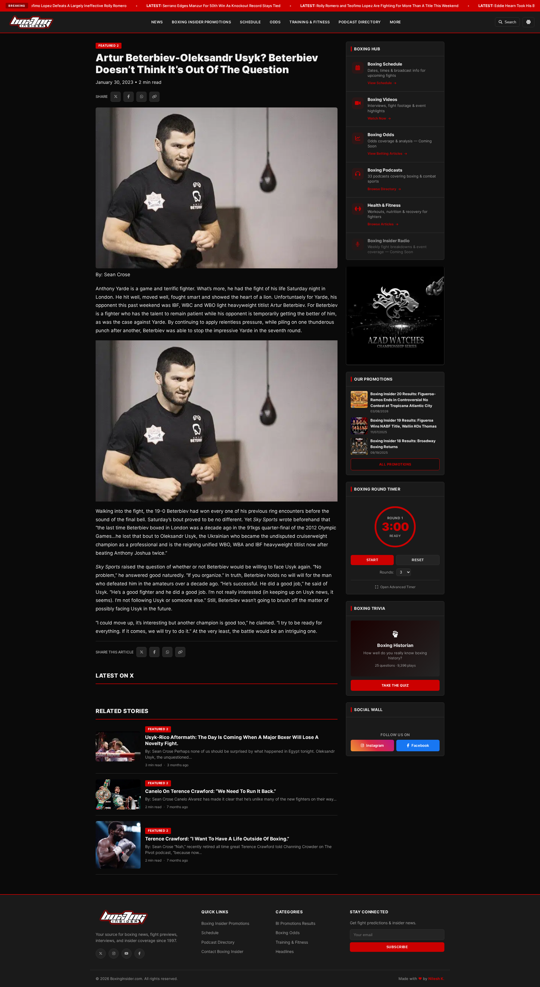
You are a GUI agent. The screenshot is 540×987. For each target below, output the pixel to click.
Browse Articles (381, 224)
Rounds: (387, 572)
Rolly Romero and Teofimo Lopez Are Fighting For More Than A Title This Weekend (379, 5)
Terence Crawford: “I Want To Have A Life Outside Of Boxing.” (217, 839)
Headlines (285, 951)
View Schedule (380, 83)
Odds (275, 22)
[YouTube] (127, 953)
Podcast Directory (360, 22)
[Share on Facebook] (128, 97)
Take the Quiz (395, 685)
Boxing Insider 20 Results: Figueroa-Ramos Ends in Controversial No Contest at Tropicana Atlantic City (403, 400)
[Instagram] (114, 953)
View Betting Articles (385, 153)
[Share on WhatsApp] (141, 97)
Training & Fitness (309, 22)
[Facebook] (139, 953)
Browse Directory (382, 188)
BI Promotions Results (295, 923)
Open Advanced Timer (397, 587)
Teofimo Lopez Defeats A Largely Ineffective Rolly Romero (68, 5)
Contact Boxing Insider (222, 951)
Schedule (250, 22)
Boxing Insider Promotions (201, 22)
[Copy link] (154, 97)
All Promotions (395, 464)
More (395, 22)
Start (372, 560)
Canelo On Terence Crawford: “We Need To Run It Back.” (210, 791)
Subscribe (397, 947)
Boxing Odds (288, 932)
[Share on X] (116, 97)
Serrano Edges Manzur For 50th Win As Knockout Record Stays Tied (213, 5)
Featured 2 (108, 46)
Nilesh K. (436, 978)
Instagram (375, 745)
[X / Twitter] (101, 953)
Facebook (420, 745)
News (157, 22)
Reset (418, 560)
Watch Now (377, 118)
